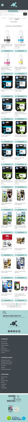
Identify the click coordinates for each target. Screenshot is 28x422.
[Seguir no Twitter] (14, 331)
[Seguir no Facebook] (9, 331)
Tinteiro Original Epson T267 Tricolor (6, 294)
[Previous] (2, 304)
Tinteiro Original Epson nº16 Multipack (20, 249)
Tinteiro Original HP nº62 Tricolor (7, 158)
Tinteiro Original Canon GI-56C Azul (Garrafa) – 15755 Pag (20, 46)
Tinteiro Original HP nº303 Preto (5, 113)
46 (14, 306)
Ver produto (7, 50)
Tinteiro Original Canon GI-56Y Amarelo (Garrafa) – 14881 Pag (20, 68)
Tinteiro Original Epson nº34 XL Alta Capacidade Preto (20, 227)
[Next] (20, 306)
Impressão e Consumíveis (14, 18)
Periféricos (4, 18)
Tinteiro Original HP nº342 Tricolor (5, 135)
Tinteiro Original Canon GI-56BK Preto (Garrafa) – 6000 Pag (7, 46)
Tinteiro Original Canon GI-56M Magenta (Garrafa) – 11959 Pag (6, 68)
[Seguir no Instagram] (11, 331)
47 (17, 306)
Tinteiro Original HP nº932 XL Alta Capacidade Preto (7, 182)
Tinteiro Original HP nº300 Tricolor (19, 90)
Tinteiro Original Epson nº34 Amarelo (6, 226)
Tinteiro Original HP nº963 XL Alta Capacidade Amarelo (21, 182)
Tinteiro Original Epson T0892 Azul (6, 204)
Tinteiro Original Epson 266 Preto (20, 272)
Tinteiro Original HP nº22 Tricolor (7, 90)
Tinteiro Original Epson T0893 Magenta (20, 204)
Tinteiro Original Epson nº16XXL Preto (6, 272)
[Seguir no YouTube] (19, 331)
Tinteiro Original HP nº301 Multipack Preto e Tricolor (20, 295)
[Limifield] (14, 5)
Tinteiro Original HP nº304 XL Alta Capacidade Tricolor (21, 114)
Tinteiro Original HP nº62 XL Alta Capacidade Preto (21, 135)
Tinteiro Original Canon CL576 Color (6, 249)
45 (11, 306)
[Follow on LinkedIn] (16, 331)
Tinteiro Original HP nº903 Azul (19, 158)
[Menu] (2, 5)
